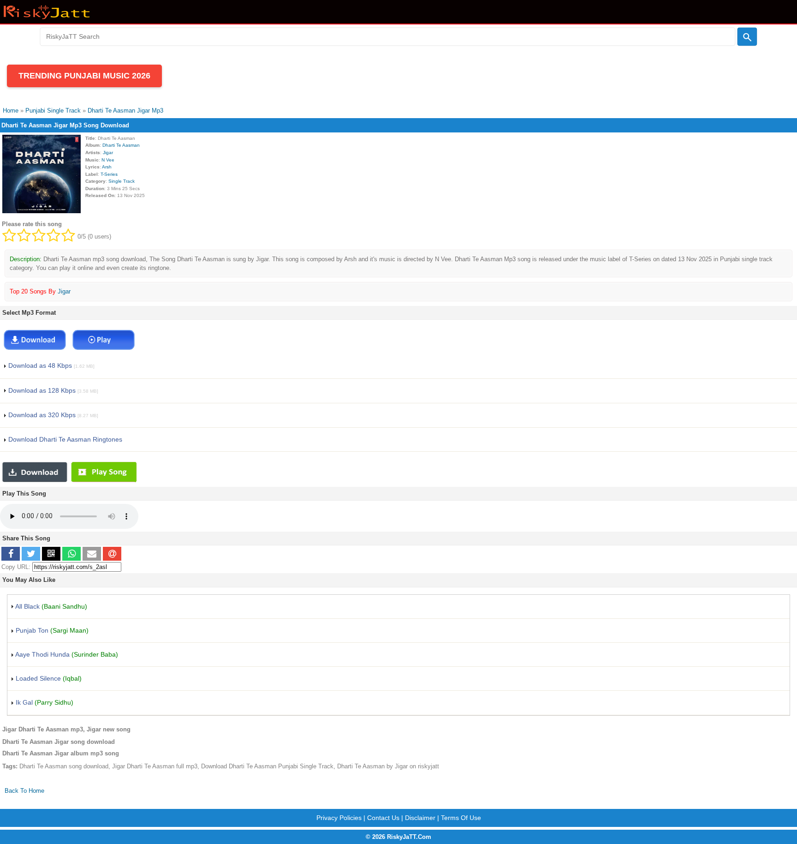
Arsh (107, 166)
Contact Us (383, 817)
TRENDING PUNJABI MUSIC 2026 (84, 75)
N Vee (107, 159)
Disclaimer (420, 817)
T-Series (109, 174)
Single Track (121, 181)
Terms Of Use (461, 817)
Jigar (108, 152)
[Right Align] (747, 37)
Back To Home (24, 790)
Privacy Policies (339, 817)
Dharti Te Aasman (121, 145)
